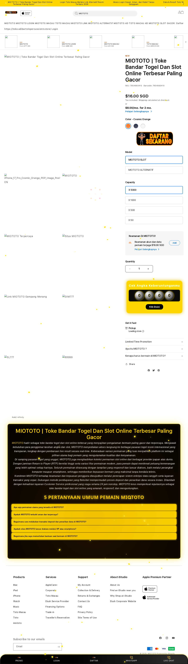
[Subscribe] (58, 646)
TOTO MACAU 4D (138, 23)
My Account (84, 585)
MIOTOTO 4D (121, 23)
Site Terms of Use (87, 617)
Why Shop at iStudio (121, 596)
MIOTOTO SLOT (137, 159)
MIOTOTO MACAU (44, 23)
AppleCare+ (52, 585)
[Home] (11, 12)
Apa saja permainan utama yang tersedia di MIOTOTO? (39, 507)
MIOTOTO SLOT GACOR (162, 23)
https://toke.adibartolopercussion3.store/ (31, 29)
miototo (17, 623)
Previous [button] (5, 3)
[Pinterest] (159, 371)
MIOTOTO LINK (79, 23)
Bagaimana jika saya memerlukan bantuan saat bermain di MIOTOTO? (46, 536)
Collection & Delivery (89, 590)
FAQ (80, 607)
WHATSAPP (131, 660)
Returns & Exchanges (89, 596)
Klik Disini (154, 307)
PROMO (19, 660)
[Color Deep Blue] (136, 126)
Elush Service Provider (57, 601)
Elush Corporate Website (123, 601)
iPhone (16, 596)
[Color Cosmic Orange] (128, 126)
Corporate (51, 590)
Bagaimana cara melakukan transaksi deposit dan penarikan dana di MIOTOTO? (50, 522)
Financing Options (55, 607)
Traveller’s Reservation (58, 617)
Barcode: (148, 86)
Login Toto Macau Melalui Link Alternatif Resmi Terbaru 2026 (82, 3)
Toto (15, 617)
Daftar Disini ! (41, 4)
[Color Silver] (143, 126)
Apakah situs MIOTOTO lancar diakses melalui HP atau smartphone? (45, 529)
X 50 (131, 220)
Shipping (143, 100)
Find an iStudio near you (123, 590)
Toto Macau (19, 612)
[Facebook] (149, 371)
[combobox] (105, 13)
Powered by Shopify (166, 654)
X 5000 (132, 190)
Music (16, 607)
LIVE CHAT (169, 660)
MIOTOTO (9, 23)
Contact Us (84, 601)
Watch (16, 601)
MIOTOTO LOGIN (25, 23)
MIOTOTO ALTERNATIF (100, 23)
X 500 (131, 210)
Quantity (130, 261)
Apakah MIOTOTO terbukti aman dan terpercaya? (36, 514)
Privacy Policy (85, 612)
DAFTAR (94, 660)
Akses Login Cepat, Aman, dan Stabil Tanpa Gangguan (133, 3)
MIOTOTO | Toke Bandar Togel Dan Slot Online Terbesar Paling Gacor (30, 3)
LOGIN (56, 660)
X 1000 (132, 200)
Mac (15, 585)
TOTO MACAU (62, 23)
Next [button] (182, 3)
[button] (9, 23)
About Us (115, 585)
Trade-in (50, 612)
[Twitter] (154, 371)
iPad (15, 590)
